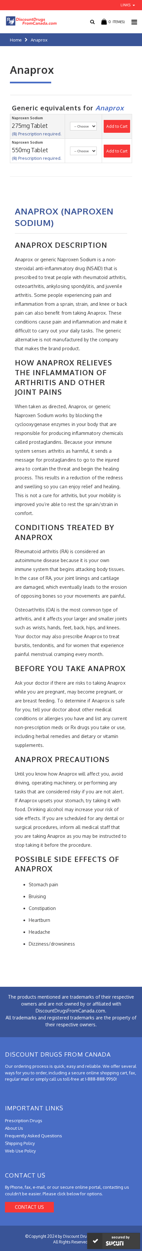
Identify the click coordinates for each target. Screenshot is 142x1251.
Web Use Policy (20, 1150)
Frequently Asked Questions (33, 1135)
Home (16, 40)
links (125, 5)
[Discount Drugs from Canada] (29, 20)
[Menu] (134, 21)
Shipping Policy (20, 1143)
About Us (14, 1128)
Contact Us (29, 1207)
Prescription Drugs (23, 1120)
